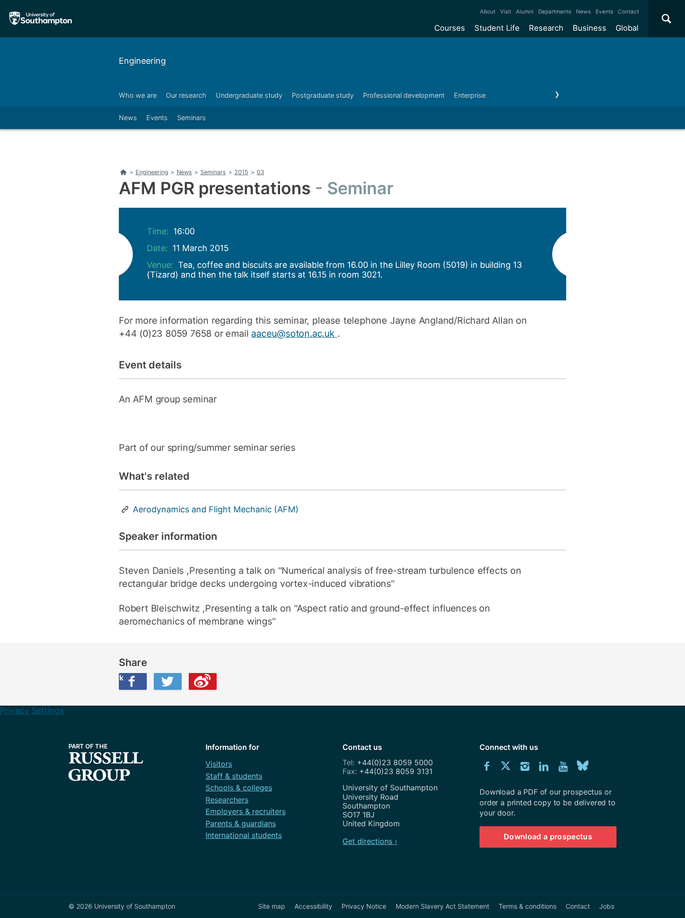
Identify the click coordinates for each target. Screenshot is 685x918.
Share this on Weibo (203, 681)
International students (244, 835)
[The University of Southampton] (41, 18)
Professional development (404, 95)
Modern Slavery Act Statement (442, 906)
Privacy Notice (364, 906)
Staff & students (234, 776)
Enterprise (470, 95)
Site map (271, 906)
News (583, 11)
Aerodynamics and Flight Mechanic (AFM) (216, 509)
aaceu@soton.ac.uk (294, 333)
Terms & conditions (527, 906)
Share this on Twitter (168, 681)
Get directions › (369, 841)
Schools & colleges (239, 787)
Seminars (191, 118)
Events (604, 11)
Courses (449, 28)
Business (589, 28)
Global (627, 28)
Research (546, 28)
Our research (186, 95)
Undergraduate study (249, 95)
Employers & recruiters (246, 811)
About (487, 11)
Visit (505, 11)
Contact (628, 11)
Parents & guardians (241, 823)
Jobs (606, 906)
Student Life (497, 28)
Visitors (219, 763)
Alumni (525, 11)
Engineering (142, 61)
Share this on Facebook (121, 677)
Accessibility (313, 906)
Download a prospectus (548, 836)
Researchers (227, 799)
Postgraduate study (323, 95)
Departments (554, 11)
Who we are (138, 95)
